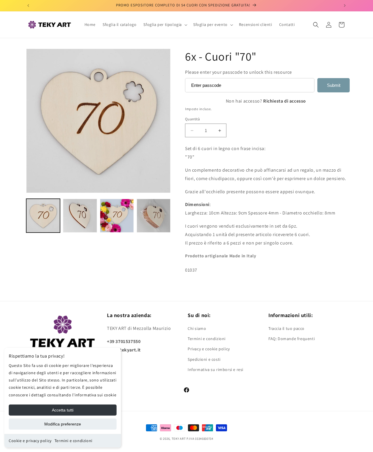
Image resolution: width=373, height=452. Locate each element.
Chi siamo (197, 328)
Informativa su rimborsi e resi (215, 369)
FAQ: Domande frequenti (291, 338)
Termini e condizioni (73, 440)
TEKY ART (179, 439)
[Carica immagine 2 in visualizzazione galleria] (80, 216)
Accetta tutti (62, 410)
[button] (165, 24)
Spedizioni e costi (204, 359)
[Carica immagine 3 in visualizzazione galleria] (117, 216)
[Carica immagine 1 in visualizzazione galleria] (43, 216)
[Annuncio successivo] (344, 5)
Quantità (192, 119)
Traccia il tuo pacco (286, 328)
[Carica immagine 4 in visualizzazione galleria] (153, 216)
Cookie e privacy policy (30, 440)
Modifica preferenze (62, 424)
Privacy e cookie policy (209, 348)
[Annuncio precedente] (28, 5)
